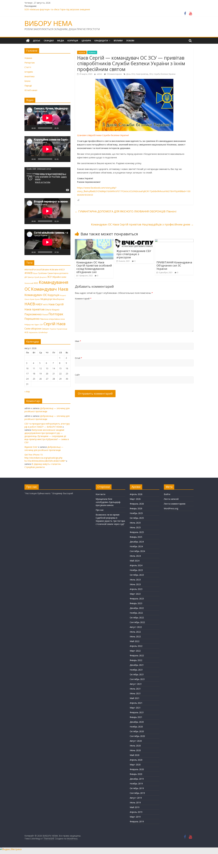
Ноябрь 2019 (136, 783)
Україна (53, 329)
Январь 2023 (136, 603)
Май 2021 (134, 698)
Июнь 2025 (135, 527)
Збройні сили (59, 276)
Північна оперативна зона (52, 319)
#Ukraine (54, 269)
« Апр (27, 391)
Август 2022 (136, 627)
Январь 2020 (136, 774)
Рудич (37, 325)
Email (78, 357)
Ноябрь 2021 (136, 669)
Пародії (28, 85)
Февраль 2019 (137, 821)
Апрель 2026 (136, 494)
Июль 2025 (135, 522)
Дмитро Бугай (33, 277)
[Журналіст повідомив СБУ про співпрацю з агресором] (134, 240)
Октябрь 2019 (137, 788)
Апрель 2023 (136, 589)
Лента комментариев (174, 503)
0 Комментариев (114, 74)
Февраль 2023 (137, 598)
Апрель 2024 (136, 565)
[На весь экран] (66, 128)
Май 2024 (134, 560)
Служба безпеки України (164, 74)
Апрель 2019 (136, 812)
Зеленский (28, 283)
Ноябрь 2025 (136, 513)
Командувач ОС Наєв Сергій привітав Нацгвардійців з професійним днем (142, 224)
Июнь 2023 (135, 584)
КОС (36, 282)
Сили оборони (32, 328)
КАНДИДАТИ (101, 40)
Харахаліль (33, 332)
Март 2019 (135, 816)
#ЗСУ (62, 269)
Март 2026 (135, 499)
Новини (92, 52)
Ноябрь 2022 (136, 612)
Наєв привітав (142, 74)
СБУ (150, 74)
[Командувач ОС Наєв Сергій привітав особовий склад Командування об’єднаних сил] (94, 240)
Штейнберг (43, 332)
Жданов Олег (31, 447)
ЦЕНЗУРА (86, 40)
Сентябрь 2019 (137, 793)
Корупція (53, 295)
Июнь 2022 (135, 636)
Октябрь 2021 (137, 674)
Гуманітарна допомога (58, 273)
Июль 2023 (135, 579)
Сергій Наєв (54, 323)
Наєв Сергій (56, 304)
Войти (167, 494)
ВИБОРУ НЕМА (48, 23)
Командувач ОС (35, 295)
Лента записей (171, 499)
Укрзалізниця (62, 329)
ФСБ (26, 332)
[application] (47, 118)
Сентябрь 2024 (137, 551)
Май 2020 (134, 755)
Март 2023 (135, 593)
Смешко (45, 328)
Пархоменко (33, 314)
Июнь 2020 (135, 750)
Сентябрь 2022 (137, 622)
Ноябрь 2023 (136, 570)
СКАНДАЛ (49, 40)
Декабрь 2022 (137, 608)
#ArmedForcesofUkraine (36, 269)
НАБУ (38, 304)
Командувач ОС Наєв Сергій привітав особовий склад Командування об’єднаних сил (94, 267)
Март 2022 (135, 650)
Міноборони (58, 299)
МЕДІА (60, 40)
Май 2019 (134, 807)
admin (100, 74)
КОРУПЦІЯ (72, 40)
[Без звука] (61, 128)
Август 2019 (136, 797)
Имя (78, 341)
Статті (27, 67)
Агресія (82, 52)
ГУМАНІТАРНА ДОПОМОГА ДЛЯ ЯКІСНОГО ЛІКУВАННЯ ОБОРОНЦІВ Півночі (125, 211)
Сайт (77, 374)
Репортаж (29, 62)
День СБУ (130, 74)
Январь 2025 (136, 536)
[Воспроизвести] (28, 128)
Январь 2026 (136, 508)
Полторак (55, 314)
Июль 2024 (135, 555)
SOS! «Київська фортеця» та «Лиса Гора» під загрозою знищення (57, 9)
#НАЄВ (28, 273)
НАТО (45, 304)
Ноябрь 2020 (136, 726)
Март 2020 (135, 764)
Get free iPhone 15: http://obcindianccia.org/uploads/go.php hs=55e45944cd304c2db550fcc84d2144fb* (45, 457)
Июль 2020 (135, 745)
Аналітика (29, 76)
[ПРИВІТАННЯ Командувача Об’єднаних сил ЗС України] (174, 240)
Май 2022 (134, 641)
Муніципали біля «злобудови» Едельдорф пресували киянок (108, 502)
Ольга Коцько (52, 309)
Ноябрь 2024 (136, 546)
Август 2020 (136, 740)
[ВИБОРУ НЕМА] (27, 40)
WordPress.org (171, 508)
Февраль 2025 (137, 532)
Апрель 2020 (136, 759)
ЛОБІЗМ (130, 40)
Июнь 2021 (135, 693)
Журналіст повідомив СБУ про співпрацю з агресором (133, 254)
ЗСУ (49, 276)
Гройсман (42, 273)
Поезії (45, 314)
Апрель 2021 (136, 702)
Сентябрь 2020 (137, 736)
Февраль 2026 (137, 503)
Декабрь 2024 (137, 541)
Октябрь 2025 (137, 518)
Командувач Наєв (49, 289)
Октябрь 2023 (137, 574)
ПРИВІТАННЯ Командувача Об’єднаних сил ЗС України (174, 265)
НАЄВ (29, 304)
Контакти (100, 494)
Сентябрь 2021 (137, 679)
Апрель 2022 (136, 646)
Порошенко (31, 318)
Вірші (35, 273)
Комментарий (83, 298)
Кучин (37, 299)
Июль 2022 (135, 631)
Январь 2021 (136, 717)
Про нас (100, 510)
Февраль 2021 (137, 712)
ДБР (25, 277)
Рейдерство (29, 325)
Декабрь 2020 (137, 721)
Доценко (43, 277)
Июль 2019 (135, 802)
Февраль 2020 (137, 769)
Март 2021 (135, 707)
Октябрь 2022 (137, 617)
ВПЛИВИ (118, 40)
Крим (32, 299)
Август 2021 (136, 684)
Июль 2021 (135, 688)
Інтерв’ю (28, 71)
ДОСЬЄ (36, 40)
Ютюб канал (30, 90)
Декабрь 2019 (137, 778)
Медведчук (46, 298)
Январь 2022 (136, 660)
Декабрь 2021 (137, 665)
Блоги (27, 81)
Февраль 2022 (137, 655)
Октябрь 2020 (137, 731)
